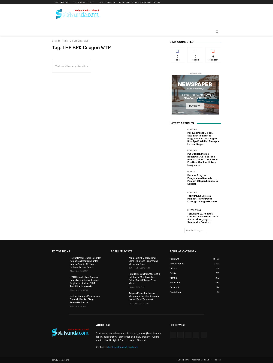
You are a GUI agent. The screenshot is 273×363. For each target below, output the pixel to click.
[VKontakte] (204, 335)
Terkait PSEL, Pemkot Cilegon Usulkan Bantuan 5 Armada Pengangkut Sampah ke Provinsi (202, 218)
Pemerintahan (194, 210)
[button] (217, 32)
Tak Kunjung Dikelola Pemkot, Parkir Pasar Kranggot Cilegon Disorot (202, 198)
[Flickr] (188, 335)
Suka (177, 49)
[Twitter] (210, 2)
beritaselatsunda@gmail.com (123, 346)
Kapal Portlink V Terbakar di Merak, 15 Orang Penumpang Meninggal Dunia (143, 261)
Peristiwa (192, 129)
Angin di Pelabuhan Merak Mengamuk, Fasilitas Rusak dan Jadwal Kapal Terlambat (144, 296)
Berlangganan (213, 49)
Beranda (56, 40)
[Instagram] (206, 2)
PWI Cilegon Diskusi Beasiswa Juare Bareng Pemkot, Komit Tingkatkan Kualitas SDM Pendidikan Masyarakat (202, 159)
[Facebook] (201, 2)
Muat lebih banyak (194, 230)
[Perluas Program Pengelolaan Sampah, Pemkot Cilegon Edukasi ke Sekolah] (177, 178)
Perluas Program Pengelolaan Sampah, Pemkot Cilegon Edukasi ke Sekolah (202, 179)
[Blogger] (173, 335)
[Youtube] (219, 2)
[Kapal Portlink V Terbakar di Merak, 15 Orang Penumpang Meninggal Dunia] (118, 262)
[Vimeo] (214, 2)
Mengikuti (195, 49)
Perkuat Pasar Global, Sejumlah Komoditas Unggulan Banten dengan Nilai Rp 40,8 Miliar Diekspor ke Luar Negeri (203, 138)
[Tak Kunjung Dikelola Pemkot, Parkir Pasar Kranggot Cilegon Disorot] (177, 197)
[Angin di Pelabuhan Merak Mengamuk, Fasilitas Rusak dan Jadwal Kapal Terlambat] (118, 297)
